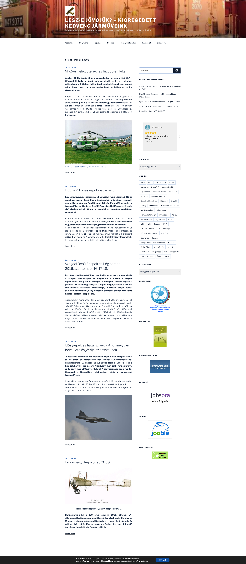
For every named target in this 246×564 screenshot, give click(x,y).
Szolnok (171, 242)
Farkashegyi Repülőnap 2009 (87, 462)
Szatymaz (145, 238)
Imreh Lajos (163, 215)
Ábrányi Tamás (163, 256)
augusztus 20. (168, 187)
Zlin (142, 256)
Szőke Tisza (146, 247)
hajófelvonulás (147, 210)
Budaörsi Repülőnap (149, 201)
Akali (143, 182)
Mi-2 (142, 224)
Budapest (173, 192)
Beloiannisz (145, 192)
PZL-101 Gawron (147, 229)
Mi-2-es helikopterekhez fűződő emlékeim (97, 71)
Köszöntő (69, 43)
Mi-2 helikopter (154, 224)
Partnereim (161, 43)
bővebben (70, 172)
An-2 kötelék (160, 182)
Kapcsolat (146, 43)
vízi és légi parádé (171, 252)
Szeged (155, 238)
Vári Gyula (145, 252)
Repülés (110, 43)
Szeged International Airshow (153, 242)
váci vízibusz (172, 247)
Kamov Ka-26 (146, 219)
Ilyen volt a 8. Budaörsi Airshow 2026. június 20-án (159, 101)
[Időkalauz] (160, 336)
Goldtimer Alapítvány (169, 205)
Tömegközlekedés (128, 43)
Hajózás (97, 43)
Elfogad (162, 560)
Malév (170, 219)
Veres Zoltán (159, 247)
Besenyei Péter (159, 192)
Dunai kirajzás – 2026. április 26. (152, 111)
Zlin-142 (150, 256)
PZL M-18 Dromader (149, 233)
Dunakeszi (153, 205)
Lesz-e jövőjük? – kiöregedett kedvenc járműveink (110, 23)
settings (144, 561)
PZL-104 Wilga (164, 229)
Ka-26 (174, 215)
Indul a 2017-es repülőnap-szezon (90, 190)
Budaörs (144, 196)
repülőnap (165, 233)
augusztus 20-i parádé (150, 187)
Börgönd (163, 201)
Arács (171, 182)
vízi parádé (156, 252)
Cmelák (174, 201)
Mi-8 (165, 224)
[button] (179, 137)
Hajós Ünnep (161, 210)
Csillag (143, 205)
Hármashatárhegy (148, 215)
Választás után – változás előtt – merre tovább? (158, 106)
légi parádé (160, 219)
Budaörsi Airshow (158, 196)
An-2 (150, 182)
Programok (84, 43)
